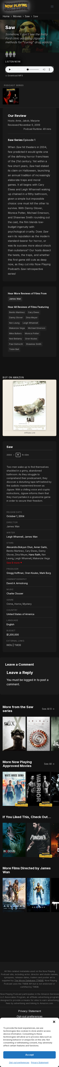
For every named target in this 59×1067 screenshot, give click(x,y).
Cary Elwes (33, 312)
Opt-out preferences (19, 1062)
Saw (27, 16)
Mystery (27, 603)
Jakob (25, 120)
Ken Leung (14, 323)
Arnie (18, 120)
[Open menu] (52, 6)
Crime (10, 603)
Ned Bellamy (15, 338)
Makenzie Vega (17, 328)
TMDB (17, 645)
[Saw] (11, 96)
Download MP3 (15, 75)
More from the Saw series (18, 709)
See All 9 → (48, 708)
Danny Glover (16, 317)
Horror (17, 603)
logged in (30, 680)
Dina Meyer (32, 317)
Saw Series (15, 140)
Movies (17, 16)
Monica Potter (32, 333)
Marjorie (35, 120)
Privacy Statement (40, 1062)
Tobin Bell (14, 349)
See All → (49, 763)
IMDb (9, 645)
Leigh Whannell (30, 323)
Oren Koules (31, 338)
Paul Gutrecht (16, 344)
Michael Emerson (36, 328)
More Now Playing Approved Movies (17, 764)
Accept (29, 1054)
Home (6, 16)
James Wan (15, 299)
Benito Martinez (17, 312)
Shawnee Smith (33, 344)
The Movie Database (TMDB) (29, 980)
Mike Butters (15, 333)
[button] (54, 1021)
